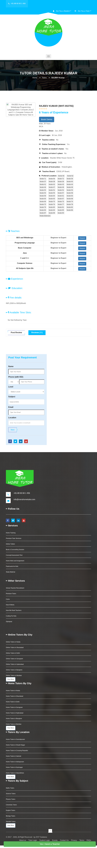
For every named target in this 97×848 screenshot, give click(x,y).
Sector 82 (70, 207)
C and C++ (24, 258)
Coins (8, 599)
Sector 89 (52, 213)
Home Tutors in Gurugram (14, 707)
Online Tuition (10, 544)
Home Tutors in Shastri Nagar (15, 745)
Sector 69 (43, 201)
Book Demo (46, 119)
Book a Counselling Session (15, 549)
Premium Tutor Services (13, 538)
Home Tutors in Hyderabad (14, 713)
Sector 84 (52, 210)
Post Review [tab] (16, 332)
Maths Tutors (10, 788)
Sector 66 (61, 176)
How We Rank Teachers (13, 610)
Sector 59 (43, 196)
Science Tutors (10, 793)
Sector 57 (61, 193)
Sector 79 (43, 207)
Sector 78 (70, 204)
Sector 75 (43, 204)
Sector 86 (70, 210)
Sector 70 (52, 201)
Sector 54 (43, 193)
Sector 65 (52, 199)
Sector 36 (70, 179)
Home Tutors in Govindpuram (15, 739)
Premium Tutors (11, 593)
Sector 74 (70, 201)
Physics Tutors (10, 799)
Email (10, 407)
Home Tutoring (10, 533)
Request (82, 238)
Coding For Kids (11, 616)
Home (34, 78)
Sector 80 (52, 207)
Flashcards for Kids (12, 566)
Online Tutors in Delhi (13, 653)
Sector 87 (43, 213)
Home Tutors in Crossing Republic (17, 750)
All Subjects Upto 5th (24, 268)
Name (10, 366)
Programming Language (25, 243)
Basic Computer (24, 248)
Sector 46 (43, 187)
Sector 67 (61, 199)
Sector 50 (43, 190)
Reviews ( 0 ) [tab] (37, 332)
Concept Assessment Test (14, 555)
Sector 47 (52, 187)
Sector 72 (61, 179)
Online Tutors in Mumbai (14, 675)
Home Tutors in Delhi (13, 702)
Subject (11, 397)
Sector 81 (61, 207)
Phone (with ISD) (15, 377)
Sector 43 (61, 184)
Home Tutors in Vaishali (13, 756)
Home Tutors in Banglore (14, 718)
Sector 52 (61, 190)
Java (25, 253)
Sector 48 (61, 187)
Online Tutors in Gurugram (14, 659)
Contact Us (64, 840)
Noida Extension (45, 216)
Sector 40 (70, 181)
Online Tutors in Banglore (14, 670)
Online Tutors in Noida (13, 642)
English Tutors (10, 810)
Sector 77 (61, 204)
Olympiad (9, 621)
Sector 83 (43, 210)
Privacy (74, 840)
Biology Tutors (10, 816)
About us (22, 840)
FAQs (89, 840)
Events (55, 840)
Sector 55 (52, 193)
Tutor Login (32, 840)
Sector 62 (70, 176)
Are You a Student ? (63, 11)
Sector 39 (61, 181)
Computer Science (24, 263)
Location (12, 418)
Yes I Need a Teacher (50, 844)
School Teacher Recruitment (15, 588)
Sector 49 (70, 187)
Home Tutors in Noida (13, 690)
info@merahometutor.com (24, 499)
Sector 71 (43, 179)
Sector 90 (61, 213)
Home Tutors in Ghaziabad (14, 696)
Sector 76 (52, 204)
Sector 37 (43, 181)
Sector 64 (43, 199)
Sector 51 (52, 190)
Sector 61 (61, 196)
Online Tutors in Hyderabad (15, 664)
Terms (81, 840)
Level (10, 387)
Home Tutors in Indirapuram (15, 762)
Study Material (10, 572)
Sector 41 (43, 184)
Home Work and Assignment (15, 561)
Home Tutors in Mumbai (13, 724)
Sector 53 (70, 190)
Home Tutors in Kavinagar (14, 767)
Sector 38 (52, 181)
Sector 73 (61, 201)
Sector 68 (70, 199)
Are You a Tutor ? (84, 11)
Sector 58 (70, 193)
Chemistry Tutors (11, 805)
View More (10, 679)
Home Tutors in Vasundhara (15, 773)
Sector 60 (52, 196)
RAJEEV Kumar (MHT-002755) (56, 106)
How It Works (10, 605)
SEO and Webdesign (24, 238)
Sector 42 (52, 184)
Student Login (44, 840)
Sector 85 (61, 210)
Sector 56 (52, 179)
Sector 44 (70, 184)
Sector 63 (70, 196)
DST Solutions (41, 837)
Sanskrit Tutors (10, 821)
